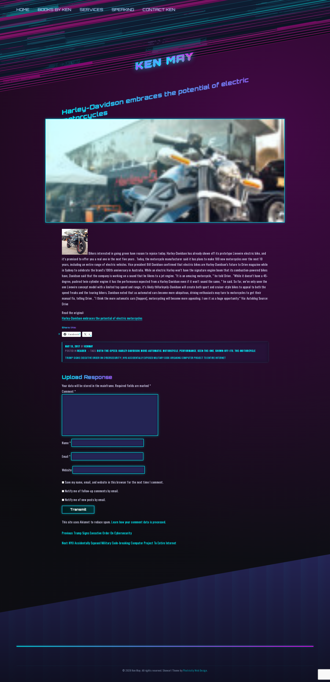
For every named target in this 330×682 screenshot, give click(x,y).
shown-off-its (224, 351)
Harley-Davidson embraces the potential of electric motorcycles (102, 318)
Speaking (123, 9)
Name (66, 442)
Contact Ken (159, 9)
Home (22, 9)
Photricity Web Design (195, 670)
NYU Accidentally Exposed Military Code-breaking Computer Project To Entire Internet (174, 358)
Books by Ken (54, 9)
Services (91, 9)
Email (66, 456)
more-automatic (151, 351)
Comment (69, 391)
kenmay (88, 346)
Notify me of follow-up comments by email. (92, 490)
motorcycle (170, 351)
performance (187, 351)
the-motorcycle (245, 351)
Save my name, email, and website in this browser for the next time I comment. (114, 482)
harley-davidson (129, 351)
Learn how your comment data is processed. (138, 522)
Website (67, 470)
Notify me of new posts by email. (85, 499)
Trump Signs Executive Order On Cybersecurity (93, 358)
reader (81, 351)
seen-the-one (205, 351)
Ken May (165, 61)
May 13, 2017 (73, 346)
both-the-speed (107, 351)
